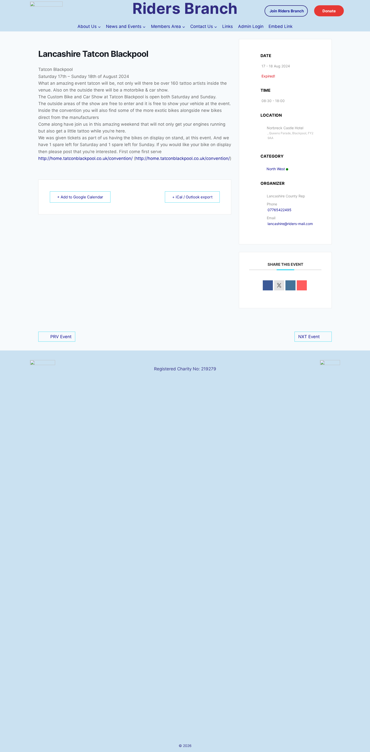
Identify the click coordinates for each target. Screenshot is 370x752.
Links (227, 26)
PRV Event (60, 336)
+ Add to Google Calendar (80, 197)
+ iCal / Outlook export (192, 197)
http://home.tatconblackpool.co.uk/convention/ (85, 158)
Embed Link (280, 26)
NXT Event (309, 336)
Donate (329, 11)
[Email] (302, 285)
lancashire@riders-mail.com (290, 224)
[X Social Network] (279, 285)
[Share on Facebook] (268, 285)
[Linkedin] (290, 285)
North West (276, 169)
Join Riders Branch (287, 11)
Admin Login (251, 26)
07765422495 (279, 210)
